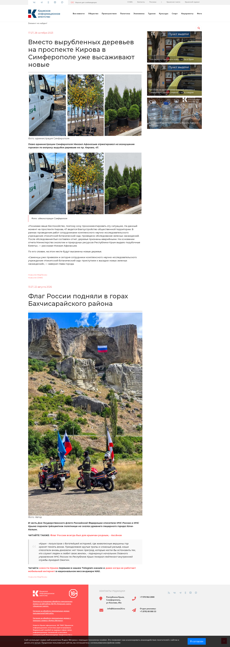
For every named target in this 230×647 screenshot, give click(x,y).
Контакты (141, 2)
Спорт (175, 13)
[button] (199, 28)
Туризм (152, 13)
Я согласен (196, 641)
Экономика (138, 13)
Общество (93, 13)
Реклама (152, 2)
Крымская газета (173, 2)
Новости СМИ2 (35, 277)
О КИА (130, 2)
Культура (163, 13)
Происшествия (109, 13)
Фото (199, 13)
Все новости (79, 13)
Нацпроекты (187, 13)
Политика (125, 13)
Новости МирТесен (37, 275)
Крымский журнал (192, 2)
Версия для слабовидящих (86, 2)
